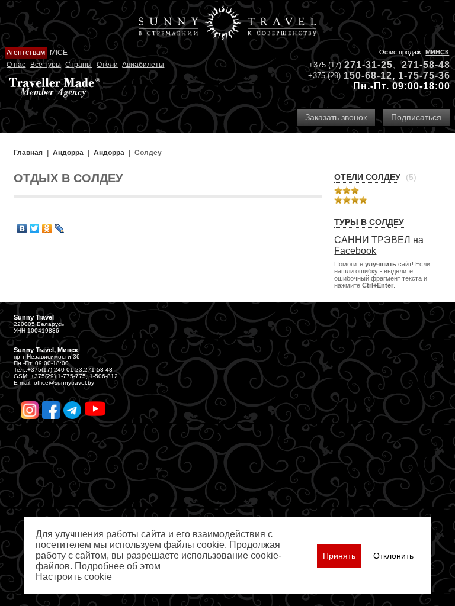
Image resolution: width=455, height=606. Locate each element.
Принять (339, 555)
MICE (59, 53)
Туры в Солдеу (369, 222)
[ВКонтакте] (22, 228)
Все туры (45, 64)
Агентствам (26, 53)
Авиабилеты (143, 64)
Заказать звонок (336, 117)
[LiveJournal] (59, 228)
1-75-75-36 (424, 75)
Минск (437, 52)
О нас (16, 64)
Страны (78, 64)
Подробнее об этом (118, 566)
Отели (107, 64)
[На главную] (227, 24)
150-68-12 (368, 75)
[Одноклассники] (47, 228)
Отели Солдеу (367, 177)
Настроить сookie (74, 577)
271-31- (362, 65)
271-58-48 (426, 65)
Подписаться (416, 117)
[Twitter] (34, 228)
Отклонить (393, 555)
